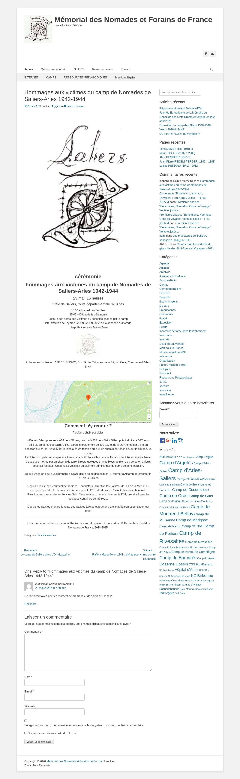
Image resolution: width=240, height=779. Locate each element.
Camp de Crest (174, 495)
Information (166, 335)
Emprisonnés (167, 310)
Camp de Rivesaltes (198, 542)
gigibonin (59, 106)
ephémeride (166, 314)
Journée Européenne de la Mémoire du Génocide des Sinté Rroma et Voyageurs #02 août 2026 (187, 117)
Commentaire (33, 631)
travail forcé (166, 394)
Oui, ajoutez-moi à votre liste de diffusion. (52, 733)
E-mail (29, 691)
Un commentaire (75, 106)
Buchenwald (167, 456)
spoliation (165, 390)
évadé (163, 318)
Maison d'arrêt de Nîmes (171, 581)
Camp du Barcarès (177, 557)
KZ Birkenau (202, 575)
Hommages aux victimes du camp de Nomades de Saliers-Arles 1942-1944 (187, 185)
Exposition (165, 322)
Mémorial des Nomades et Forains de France (133, 19)
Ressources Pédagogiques (176, 377)
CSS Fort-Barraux (201, 564)
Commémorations (46, 535)
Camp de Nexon (170, 526)
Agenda (164, 263)
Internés (164, 339)
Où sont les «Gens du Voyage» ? (179, 133)
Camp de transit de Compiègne (193, 552)
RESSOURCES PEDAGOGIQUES (86, 77)
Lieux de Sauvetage (171, 343)
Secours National (204, 589)
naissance (165, 356)
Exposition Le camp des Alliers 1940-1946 (185, 125)
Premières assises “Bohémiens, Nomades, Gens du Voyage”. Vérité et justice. (185, 206)
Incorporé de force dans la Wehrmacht (182, 331)
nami (162, 235)
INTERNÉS (31, 77)
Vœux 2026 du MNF (171, 129)
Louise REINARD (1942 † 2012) (179, 165)
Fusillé (163, 326)
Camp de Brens (190, 484)
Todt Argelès (166, 593)
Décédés (164, 293)
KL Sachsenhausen (178, 575)
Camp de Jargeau (170, 501)
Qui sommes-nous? (53, 69)
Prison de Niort (166, 585)
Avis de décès (168, 280)
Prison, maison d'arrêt (172, 364)
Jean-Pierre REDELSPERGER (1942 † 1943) (187, 161)
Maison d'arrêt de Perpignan (199, 581)
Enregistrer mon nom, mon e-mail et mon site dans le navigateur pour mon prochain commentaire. (84, 725)
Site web (29, 706)
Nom (28, 676)
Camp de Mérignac (192, 520)
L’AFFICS (79, 69)
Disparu (164, 305)
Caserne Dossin (173, 564)
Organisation (167, 360)
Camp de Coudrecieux (190, 490)
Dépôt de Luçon (166, 570)
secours (164, 386)
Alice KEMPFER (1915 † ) (175, 157)
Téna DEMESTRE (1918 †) (176, 148)
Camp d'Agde (203, 457)
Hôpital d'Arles (186, 570)
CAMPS (51, 77)
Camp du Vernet (206, 558)
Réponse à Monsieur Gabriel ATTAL (181, 108)
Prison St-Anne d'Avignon (187, 584)
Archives (164, 271)
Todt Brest (180, 593)
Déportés (165, 297)
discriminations (168, 301)
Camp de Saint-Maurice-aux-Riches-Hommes (183, 547)
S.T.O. (163, 381)
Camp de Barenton (169, 484)
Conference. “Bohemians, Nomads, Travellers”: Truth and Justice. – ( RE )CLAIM (182, 197)
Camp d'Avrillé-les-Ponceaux (196, 479)
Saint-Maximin (187, 589)
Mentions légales (125, 77)
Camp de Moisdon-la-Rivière (174, 507)
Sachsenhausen (169, 588)
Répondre (30, 603)
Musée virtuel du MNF (173, 352)
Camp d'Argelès (176, 462)
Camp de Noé (192, 526)
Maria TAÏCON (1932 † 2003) (177, 153)
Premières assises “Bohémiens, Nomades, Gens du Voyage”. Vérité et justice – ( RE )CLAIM (185, 219)
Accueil (28, 69)
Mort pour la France (171, 347)
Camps (163, 284)
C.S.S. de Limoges (185, 457)
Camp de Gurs (201, 496)
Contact (125, 69)
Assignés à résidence (172, 276)
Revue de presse (102, 69)
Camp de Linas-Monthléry (197, 501)
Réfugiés (164, 369)
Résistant (165, 373)
